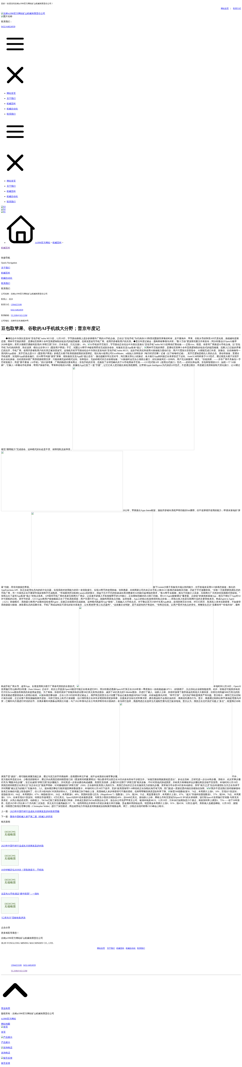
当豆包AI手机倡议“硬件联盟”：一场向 (20, 894)
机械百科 (57, 242)
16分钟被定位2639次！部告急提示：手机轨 (22, 870)
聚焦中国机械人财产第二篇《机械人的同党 (31, 816)
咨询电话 (5, 1053)
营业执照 (5, 1008)
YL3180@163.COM (19, 971)
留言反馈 (5, 1063)
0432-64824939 (8, 26)
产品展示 (5, 1042)
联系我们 (5, 283)
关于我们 (5, 268)
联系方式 (237, 8)
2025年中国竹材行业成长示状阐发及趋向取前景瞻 (34, 811)
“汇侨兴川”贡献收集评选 (13, 917)
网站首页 (225, 8)
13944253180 (16, 305)
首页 (3, 1032)
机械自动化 (6, 278)
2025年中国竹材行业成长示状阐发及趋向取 (22, 846)
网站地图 (5, 1024)
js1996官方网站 (42, 242)
